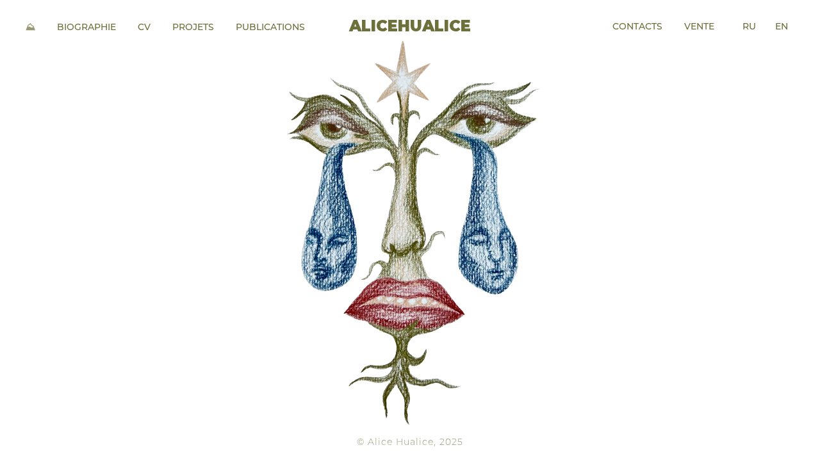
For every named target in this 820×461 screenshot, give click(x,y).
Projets (193, 28)
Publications (270, 28)
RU (749, 27)
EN (781, 27)
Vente (699, 27)
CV (144, 28)
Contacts (637, 27)
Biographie (86, 28)
